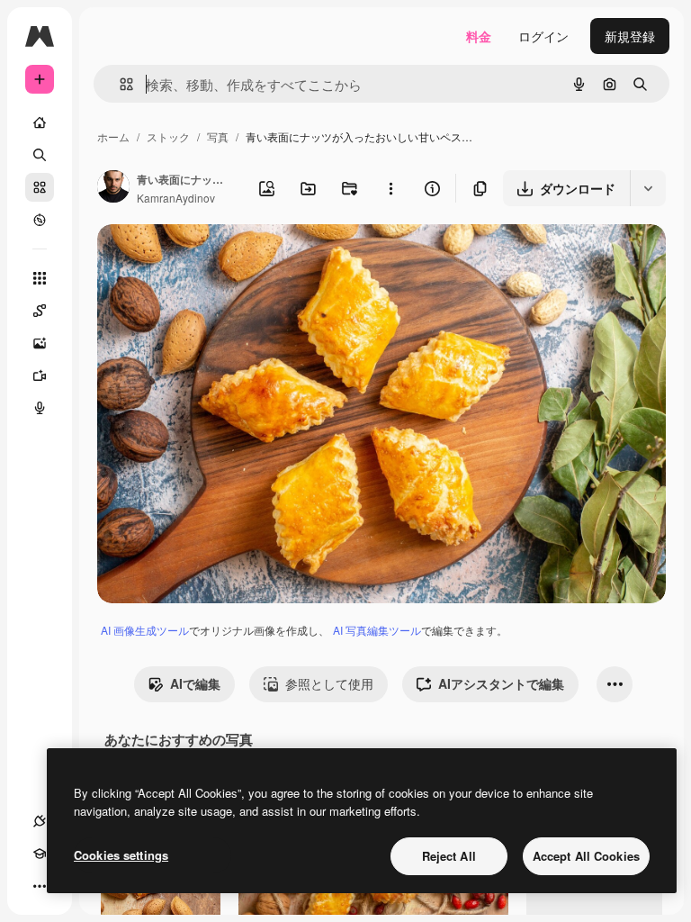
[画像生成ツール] (39, 343)
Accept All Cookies (586, 855)
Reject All (449, 855)
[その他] (39, 886)
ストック (168, 136)
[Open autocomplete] (119, 84)
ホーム (113, 136)
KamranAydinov (176, 197)
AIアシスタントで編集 (501, 683)
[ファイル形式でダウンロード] (648, 188)
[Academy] (39, 853)
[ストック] (39, 187)
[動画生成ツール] (39, 375)
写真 (218, 136)
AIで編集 (195, 683)
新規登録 (630, 36)
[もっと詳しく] (39, 219)
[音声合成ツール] (39, 407)
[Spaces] (39, 310)
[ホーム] (39, 122)
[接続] (39, 821)
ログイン (543, 36)
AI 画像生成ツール (145, 629)
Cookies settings (121, 854)
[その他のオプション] (390, 188)
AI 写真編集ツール (377, 629)
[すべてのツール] (39, 278)
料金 (478, 36)
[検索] (39, 154)
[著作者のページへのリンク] (113, 188)
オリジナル (221, 258)
